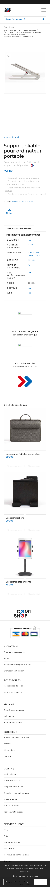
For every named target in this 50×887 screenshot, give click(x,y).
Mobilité (8, 744)
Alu (29, 265)
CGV (6, 836)
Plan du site (9, 848)
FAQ (6, 829)
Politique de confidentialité (16, 855)
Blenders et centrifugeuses (16, 793)
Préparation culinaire (13, 787)
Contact (8, 861)
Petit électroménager (14, 710)
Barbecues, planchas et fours (17, 737)
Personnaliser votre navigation (19, 882)
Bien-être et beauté (13, 722)
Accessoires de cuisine (14, 686)
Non (29, 240)
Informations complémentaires (19, 228)
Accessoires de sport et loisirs (17, 664)
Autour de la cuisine (13, 692)
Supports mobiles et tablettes (22, 201)
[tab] (19, 229)
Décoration (9, 716)
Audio (6, 658)
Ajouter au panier (15, 466)
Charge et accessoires (14, 652)
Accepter (41, 882)
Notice (9, 213)
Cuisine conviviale (12, 780)
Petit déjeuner (10, 774)
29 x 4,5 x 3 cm (34, 255)
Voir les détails (35, 466)
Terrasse (8, 756)
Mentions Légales (12, 842)
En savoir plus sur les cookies (25, 876)
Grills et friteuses (11, 805)
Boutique (9, 27)
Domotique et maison (14, 671)
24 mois (31, 260)
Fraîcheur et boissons (13, 812)
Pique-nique (9, 750)
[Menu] (42, 9)
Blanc (30, 245)
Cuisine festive (10, 799)
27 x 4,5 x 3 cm (34, 252)
